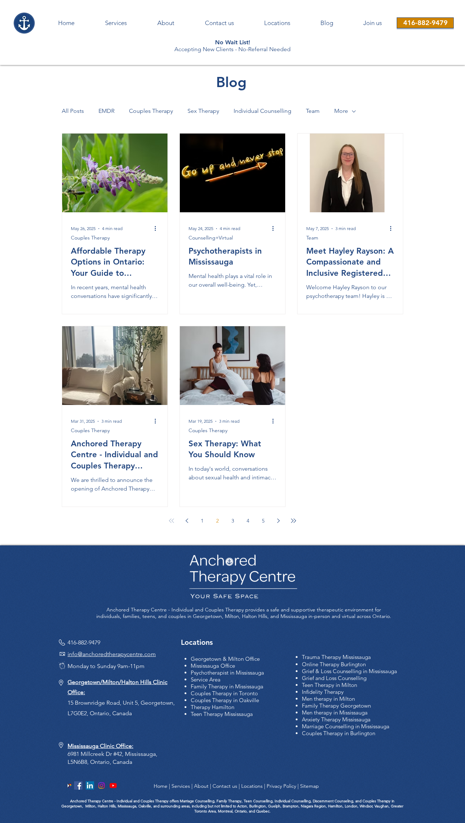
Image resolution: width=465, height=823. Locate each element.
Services (180, 786)
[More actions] (157, 228)
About (201, 786)
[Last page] (293, 520)
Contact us (225, 786)
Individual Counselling (262, 110)
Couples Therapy (151, 110)
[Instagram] (101, 785)
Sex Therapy (203, 110)
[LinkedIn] (90, 785)
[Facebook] (78, 785)
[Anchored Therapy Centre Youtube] (113, 785)
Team (313, 110)
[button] (372, 23)
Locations (252, 786)
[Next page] (278, 520)
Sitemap (309, 786)
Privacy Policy (281, 786)
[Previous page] (186, 520)
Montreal (224, 811)
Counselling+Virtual (211, 238)
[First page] (171, 520)
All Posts (73, 110)
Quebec (263, 811)
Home (160, 786)
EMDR (106, 110)
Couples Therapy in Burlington (338, 733)
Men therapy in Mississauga (335, 712)
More (341, 110)
